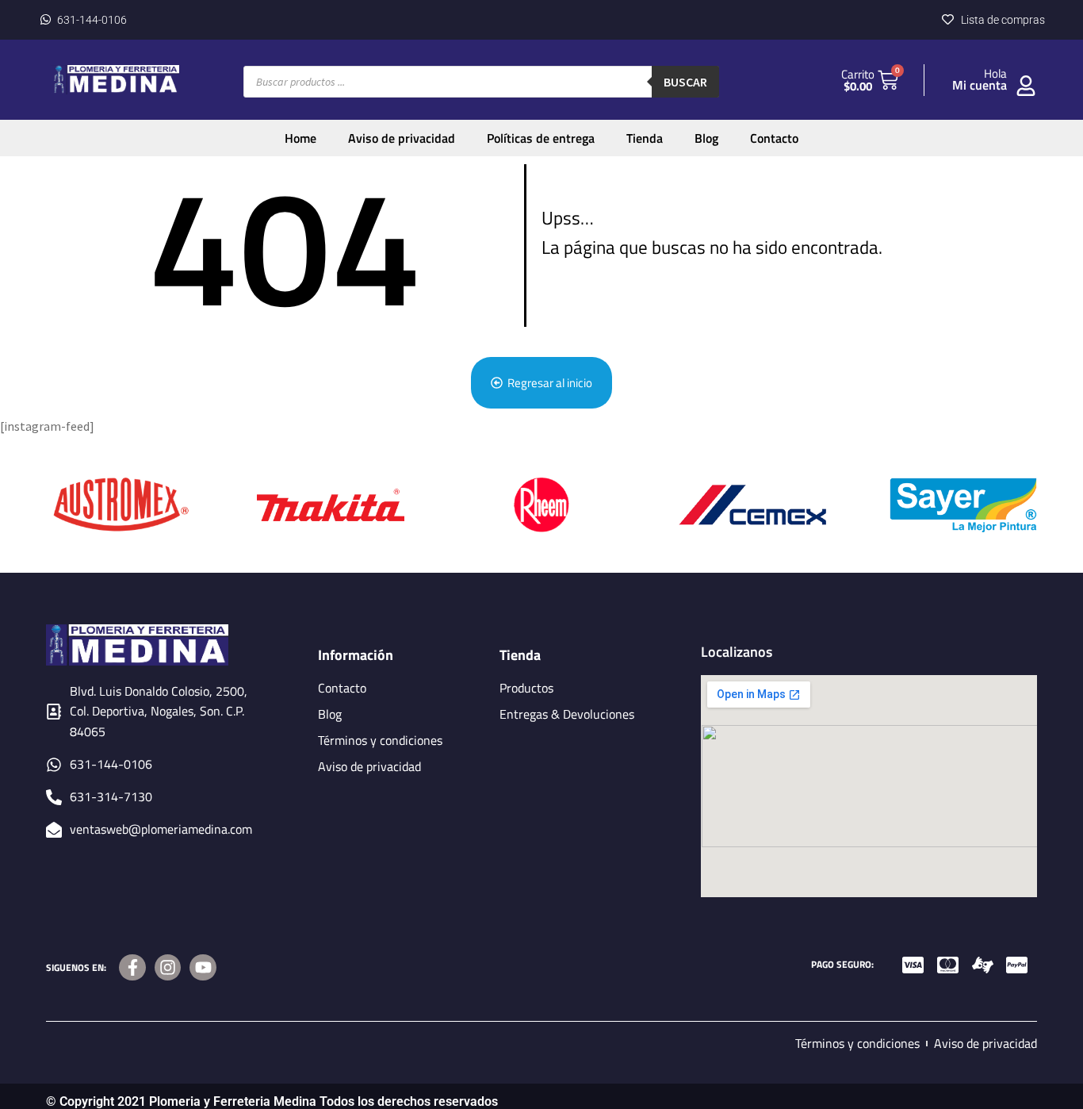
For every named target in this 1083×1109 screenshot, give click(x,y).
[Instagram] (168, 967)
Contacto (774, 138)
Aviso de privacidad (401, 138)
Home (300, 138)
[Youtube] (202, 967)
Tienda (644, 138)
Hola (995, 73)
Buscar (685, 82)
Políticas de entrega (541, 138)
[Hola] (1026, 85)
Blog (706, 138)
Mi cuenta (979, 84)
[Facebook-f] (132, 967)
